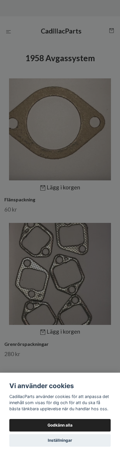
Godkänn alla (60, 425)
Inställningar (60, 440)
